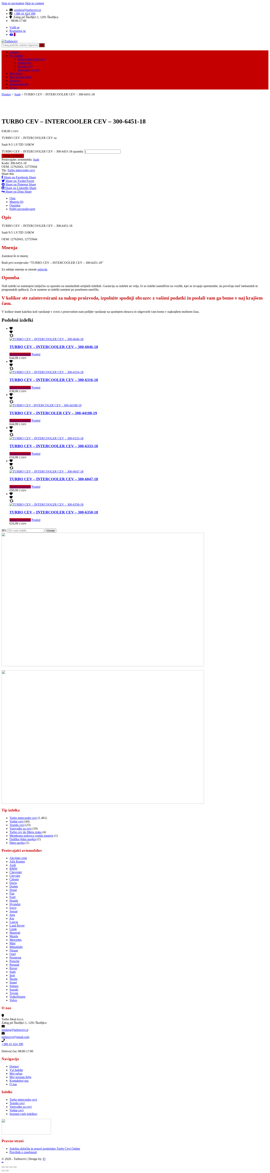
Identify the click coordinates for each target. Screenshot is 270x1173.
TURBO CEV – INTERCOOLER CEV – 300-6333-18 (53, 446)
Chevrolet (15, 872)
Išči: (4, 530)
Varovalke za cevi (28, 70)
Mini (12, 943)
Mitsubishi (16, 947)
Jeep (12, 915)
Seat (12, 975)
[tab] (138, 198)
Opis (12, 198)
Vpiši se (14, 27)
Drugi (13, 890)
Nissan (13, 950)
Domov (14, 52)
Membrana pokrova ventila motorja (31, 835)
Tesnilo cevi (24, 66)
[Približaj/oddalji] (15, 1167)
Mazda (13, 936)
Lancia (13, 922)
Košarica (15, 80)
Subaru (13, 986)
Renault (14, 964)
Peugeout (15, 957)
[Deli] (7, 1167)
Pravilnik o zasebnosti (23, 1152)
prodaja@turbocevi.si (27, 10)
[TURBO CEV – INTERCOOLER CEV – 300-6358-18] (46, 504)
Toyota (13, 993)
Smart (13, 982)
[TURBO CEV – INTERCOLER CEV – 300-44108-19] (45, 405)
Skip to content (34, 3)
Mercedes (15, 939)
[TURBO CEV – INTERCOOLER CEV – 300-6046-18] (46, 339)
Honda (13, 900)
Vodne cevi (24, 62)
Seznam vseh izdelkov (23, 1114)
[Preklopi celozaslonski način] (11, 1167)
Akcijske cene (18, 858)
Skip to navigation (13, 3)
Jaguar (13, 911)
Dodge (13, 886)
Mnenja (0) (16, 202)
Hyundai (14, 904)
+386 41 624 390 (24, 13)
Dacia (13, 883)
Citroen (14, 879)
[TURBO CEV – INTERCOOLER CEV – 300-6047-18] (46, 471)
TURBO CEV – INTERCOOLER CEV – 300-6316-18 (53, 380)
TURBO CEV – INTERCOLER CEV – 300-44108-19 (53, 413)
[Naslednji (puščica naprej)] (7, 1170)
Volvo (13, 1000)
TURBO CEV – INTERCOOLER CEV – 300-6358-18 (53, 512)
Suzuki (13, 989)
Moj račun (15, 73)
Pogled (36, 354)
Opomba (14, 205)
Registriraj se (17, 31)
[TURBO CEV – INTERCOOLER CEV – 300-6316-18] (46, 372)
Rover (13, 968)
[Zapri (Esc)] (3, 1167)
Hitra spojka (17, 842)
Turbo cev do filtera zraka (25, 832)
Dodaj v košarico (12, 155)
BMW (13, 868)
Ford (12, 897)
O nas (13, 87)
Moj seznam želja (20, 77)
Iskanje (50, 530)
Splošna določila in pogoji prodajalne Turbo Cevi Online (44, 1148)
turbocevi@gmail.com (15, 1037)
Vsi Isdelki (16, 55)
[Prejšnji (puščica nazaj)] (3, 1170)
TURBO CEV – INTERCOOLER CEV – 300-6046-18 (53, 347)
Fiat (11, 893)
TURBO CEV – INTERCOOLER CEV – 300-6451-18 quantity (42, 151)
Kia (11, 918)
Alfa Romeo (17, 861)
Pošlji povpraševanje (22, 209)
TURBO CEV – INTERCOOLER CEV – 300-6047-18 (53, 479)
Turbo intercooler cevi (31, 59)
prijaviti (42, 269)
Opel (12, 954)
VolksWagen (17, 996)
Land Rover (17, 925)
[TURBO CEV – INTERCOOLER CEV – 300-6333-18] (46, 438)
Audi (12, 865)
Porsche (14, 961)
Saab (17, 94)
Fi (44, 1159)
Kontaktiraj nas (18, 84)
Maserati (14, 932)
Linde (13, 929)
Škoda (13, 979)
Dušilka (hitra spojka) (22, 839)
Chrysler (14, 875)
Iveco (12, 907)
